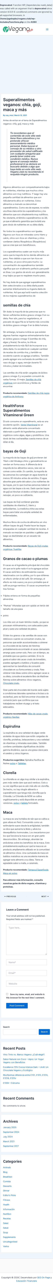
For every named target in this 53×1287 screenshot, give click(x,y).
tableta (24, 803)
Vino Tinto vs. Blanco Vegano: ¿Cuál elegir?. (24, 1054)
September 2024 (11, 1132)
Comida (7, 1181)
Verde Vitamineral (29, 425)
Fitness (6, 1200)
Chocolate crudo (11, 683)
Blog (5, 1172)
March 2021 (9, 1141)
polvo (12, 763)
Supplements (9, 1237)
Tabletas (22, 763)
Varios (6, 1246)
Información (9, 1209)
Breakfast (7, 1177)
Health (6, 1204)
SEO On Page (43, 1277)
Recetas (7, 1218)
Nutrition (7, 1214)
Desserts (7, 1186)
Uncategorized (10, 1241)
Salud (5, 1228)
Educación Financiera (26, 1281)
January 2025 (9, 1127)
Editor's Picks (9, 1195)
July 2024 (8, 1136)
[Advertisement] (26, 63)
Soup (5, 1232)
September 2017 (11, 1146)
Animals (7, 1167)
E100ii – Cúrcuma (11, 1083)
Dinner (6, 1190)
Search (6, 1027)
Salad (5, 1223)
